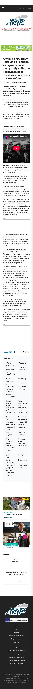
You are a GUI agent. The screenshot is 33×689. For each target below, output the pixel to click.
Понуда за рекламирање (16, 660)
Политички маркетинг (16, 664)
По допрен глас (16, 639)
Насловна (16, 626)
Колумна (6, 554)
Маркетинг (21, 8)
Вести (17, 629)
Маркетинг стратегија (16, 657)
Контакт (16, 647)
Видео (16, 642)
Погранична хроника (16, 636)
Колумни (16, 632)
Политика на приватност (16, 650)
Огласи (28, 8)
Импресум (16, 654)
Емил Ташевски (23, 582)
